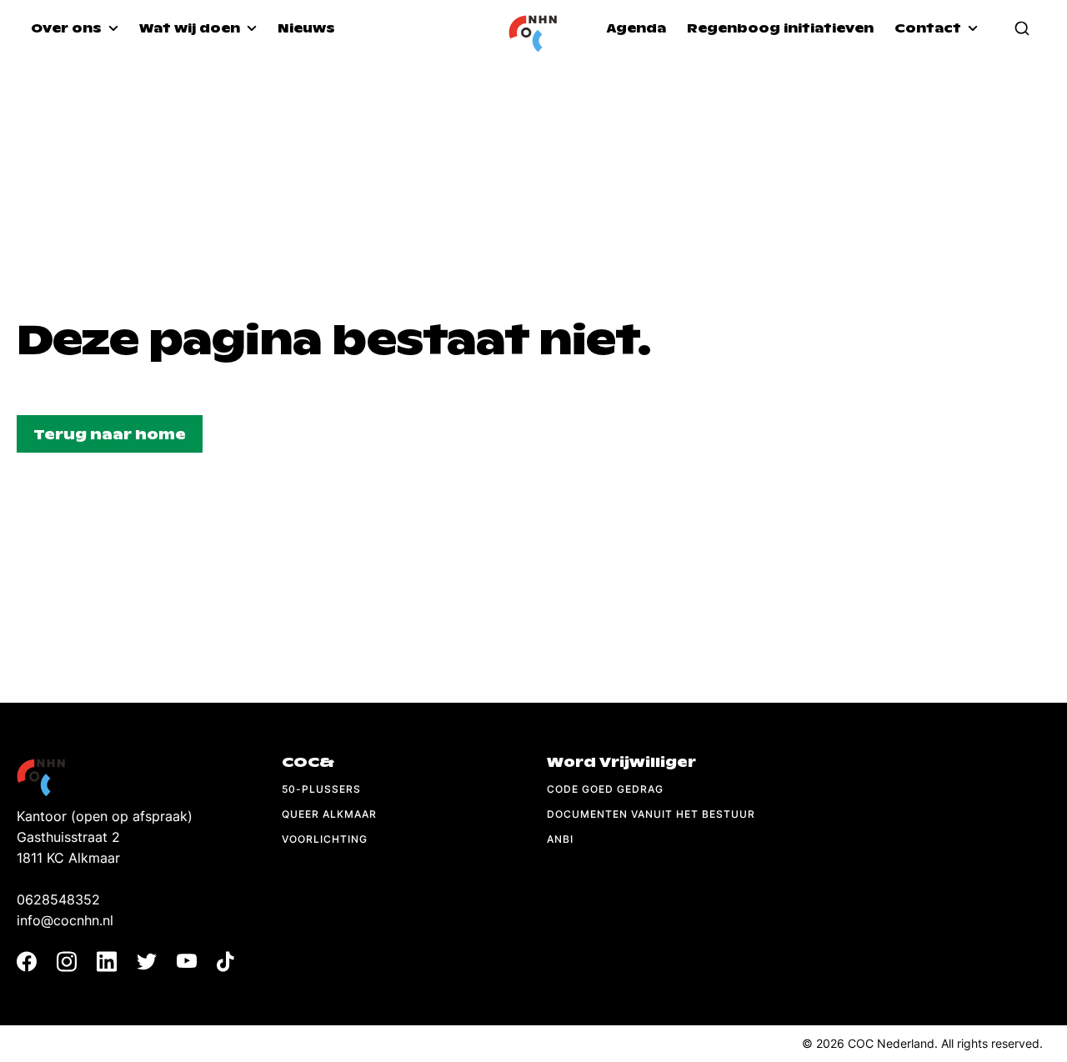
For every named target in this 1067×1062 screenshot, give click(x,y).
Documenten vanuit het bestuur (651, 814)
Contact (929, 28)
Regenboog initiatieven (780, 28)
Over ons (68, 28)
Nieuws (306, 28)
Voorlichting (325, 839)
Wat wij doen (191, 28)
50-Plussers (321, 789)
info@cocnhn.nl (65, 920)
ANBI (560, 839)
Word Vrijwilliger (621, 762)
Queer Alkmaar (329, 814)
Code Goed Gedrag (605, 789)
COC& (308, 762)
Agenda (636, 28)
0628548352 (58, 899)
